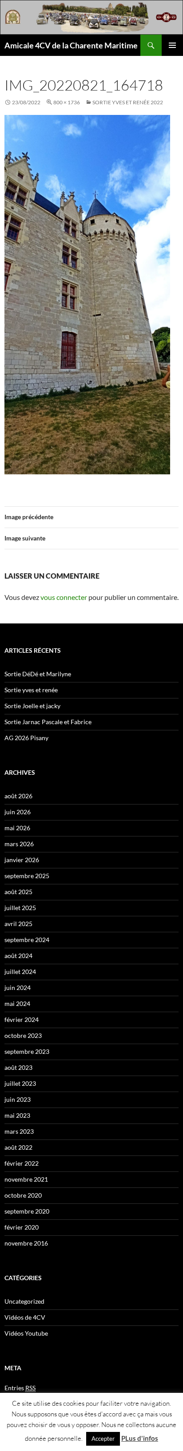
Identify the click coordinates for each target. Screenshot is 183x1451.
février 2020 (21, 1227)
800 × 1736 (66, 102)
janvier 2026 (21, 860)
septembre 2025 (26, 875)
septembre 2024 (26, 939)
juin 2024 (17, 987)
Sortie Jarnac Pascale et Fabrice (48, 722)
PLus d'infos (139, 1438)
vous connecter (63, 597)
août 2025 (18, 891)
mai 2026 (17, 828)
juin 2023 (17, 1099)
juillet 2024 (20, 971)
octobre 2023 (23, 1035)
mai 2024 (17, 1003)
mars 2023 (19, 1131)
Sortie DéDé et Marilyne (37, 674)
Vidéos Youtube (26, 1333)
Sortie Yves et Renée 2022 (127, 102)
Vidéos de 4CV (24, 1317)
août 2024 (18, 955)
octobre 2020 (23, 1195)
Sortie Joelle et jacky (32, 706)
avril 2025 (18, 923)
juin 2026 (17, 812)
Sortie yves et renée (31, 690)
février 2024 (21, 1019)
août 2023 (18, 1067)
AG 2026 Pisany (26, 737)
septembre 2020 (26, 1211)
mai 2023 (17, 1115)
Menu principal (172, 45)
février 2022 (21, 1163)
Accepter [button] (103, 1438)
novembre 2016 (26, 1243)
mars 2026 (19, 844)
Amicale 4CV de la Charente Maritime (71, 45)
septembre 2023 (26, 1051)
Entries (20, 1388)
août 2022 (18, 1147)
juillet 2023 (20, 1083)
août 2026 (18, 796)
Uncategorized (24, 1301)
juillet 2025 (20, 907)
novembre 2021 (26, 1179)
